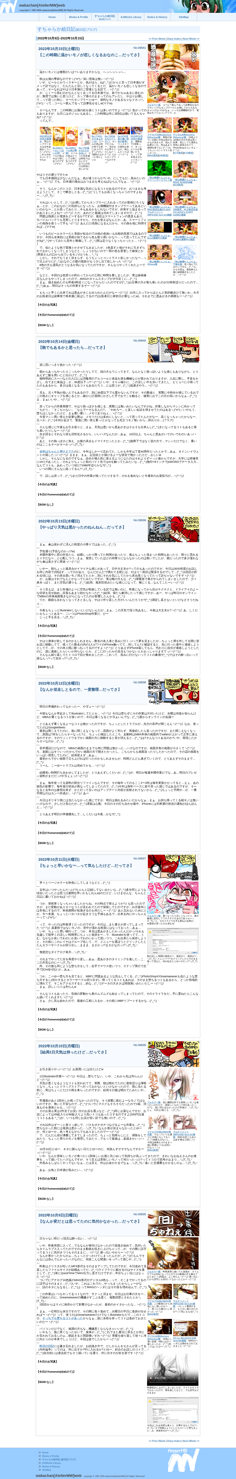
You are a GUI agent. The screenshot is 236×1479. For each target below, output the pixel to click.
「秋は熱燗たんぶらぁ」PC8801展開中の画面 (185, 238)
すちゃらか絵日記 (105, 17)
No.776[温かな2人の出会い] (84, 150)
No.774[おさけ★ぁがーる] (97, 139)
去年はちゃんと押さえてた (56, 451)
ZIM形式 (163, 155)
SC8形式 (178, 185)
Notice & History (51, 1466)
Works (45, 1456)
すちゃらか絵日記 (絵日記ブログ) (59, 1459)
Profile (55, 1456)
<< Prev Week (157, 38)
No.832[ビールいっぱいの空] (58, 150)
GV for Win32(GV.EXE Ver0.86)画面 (184, 1339)
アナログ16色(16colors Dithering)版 (159, 136)
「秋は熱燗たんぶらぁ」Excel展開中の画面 (159, 236)
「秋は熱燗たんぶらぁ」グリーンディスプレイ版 (159, 178)
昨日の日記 (46, 1346)
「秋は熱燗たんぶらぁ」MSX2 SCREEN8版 (185, 181)
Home (45, 1452)
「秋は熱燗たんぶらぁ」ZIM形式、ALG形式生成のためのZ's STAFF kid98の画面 (185, 211)
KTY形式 (178, 153)
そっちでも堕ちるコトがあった (62, 1318)
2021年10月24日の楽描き (46, 139)
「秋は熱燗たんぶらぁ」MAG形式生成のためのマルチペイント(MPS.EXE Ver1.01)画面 (159, 211)
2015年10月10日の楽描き (137, 139)
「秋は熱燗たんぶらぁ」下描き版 (185, 262)
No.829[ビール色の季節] (71, 150)
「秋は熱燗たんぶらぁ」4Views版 (159, 262)
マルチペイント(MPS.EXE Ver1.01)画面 (184, 1134)
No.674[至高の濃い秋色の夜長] (123, 139)
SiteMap (46, 1470)
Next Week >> (191, 38)
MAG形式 (153, 155)
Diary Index (174, 38)
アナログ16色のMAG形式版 (159, 1133)
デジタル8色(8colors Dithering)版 (184, 136)
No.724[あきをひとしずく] (110, 139)
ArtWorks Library (51, 1463)
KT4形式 (188, 153)
